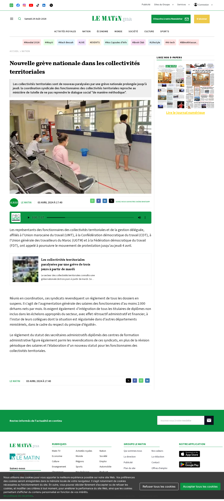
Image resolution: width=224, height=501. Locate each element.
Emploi (103, 461)
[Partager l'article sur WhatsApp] (92, 201)
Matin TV (56, 450)
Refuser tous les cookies (159, 486)
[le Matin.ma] (112, 18)
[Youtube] (31, 5)
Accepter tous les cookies (200, 486)
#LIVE (82, 42)
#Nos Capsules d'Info (116, 42)
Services (181, 4)
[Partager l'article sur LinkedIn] (105, 201)
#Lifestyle (155, 42)
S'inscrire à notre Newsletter (168, 18)
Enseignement (59, 466)
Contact (155, 462)
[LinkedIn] (44, 5)
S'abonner (202, 18)
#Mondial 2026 (32, 42)
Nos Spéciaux (82, 471)
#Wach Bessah (65, 42)
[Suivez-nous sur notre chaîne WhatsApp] (12, 5)
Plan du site (129, 468)
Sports (164, 31)
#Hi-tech (170, 42)
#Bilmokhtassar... (189, 42)
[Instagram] (24, 5)
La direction (130, 456)
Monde (118, 31)
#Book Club (138, 42)
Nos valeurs (157, 450)
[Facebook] (18, 5)
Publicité (146, 4)
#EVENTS (95, 42)
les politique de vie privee (18, 495)
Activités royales (65, 31)
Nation (86, 31)
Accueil (14, 51)
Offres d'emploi (159, 468)
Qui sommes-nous (133, 450)
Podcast (104, 471)
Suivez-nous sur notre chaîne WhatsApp (133, 202)
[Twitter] (51, 5)
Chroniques (58, 471)
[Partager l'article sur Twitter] (111, 201)
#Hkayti (49, 42)
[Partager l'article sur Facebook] (98, 201)
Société (133, 31)
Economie (57, 456)
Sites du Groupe (162, 4)
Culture (149, 31)
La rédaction (158, 456)
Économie (102, 31)
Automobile (105, 466)
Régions (80, 461)
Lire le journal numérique (185, 112)
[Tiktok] (37, 5)
